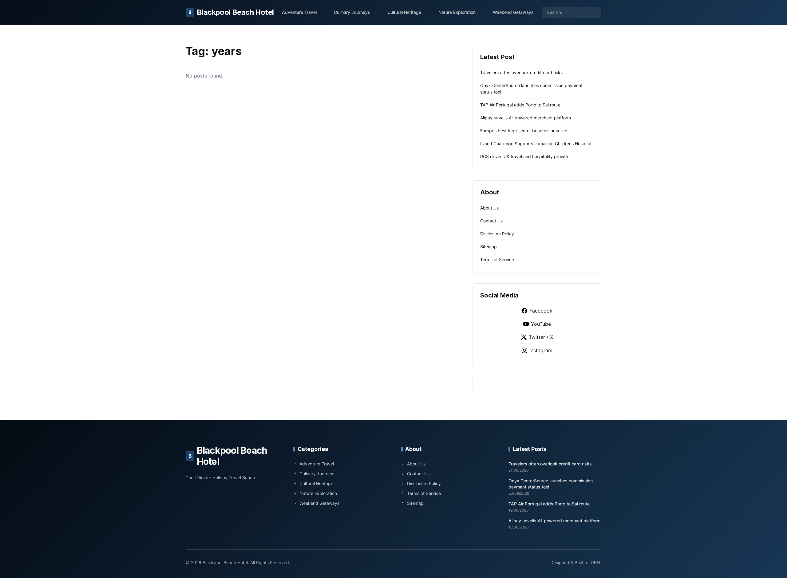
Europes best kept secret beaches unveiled (524, 130)
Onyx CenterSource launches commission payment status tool (550, 483)
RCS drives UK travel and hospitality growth (524, 156)
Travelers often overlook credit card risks (521, 72)
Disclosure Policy (497, 233)
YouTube (541, 324)
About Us (489, 207)
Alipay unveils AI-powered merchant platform (525, 117)
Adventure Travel (299, 12)
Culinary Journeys (352, 12)
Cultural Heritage (404, 12)
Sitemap (488, 246)
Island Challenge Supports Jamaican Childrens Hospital (535, 143)
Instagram (540, 350)
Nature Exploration (457, 12)
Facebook (540, 311)
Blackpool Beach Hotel (231, 12)
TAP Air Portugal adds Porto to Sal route (520, 104)
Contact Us (491, 220)
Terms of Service (497, 259)
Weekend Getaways (513, 12)
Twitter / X (541, 337)
